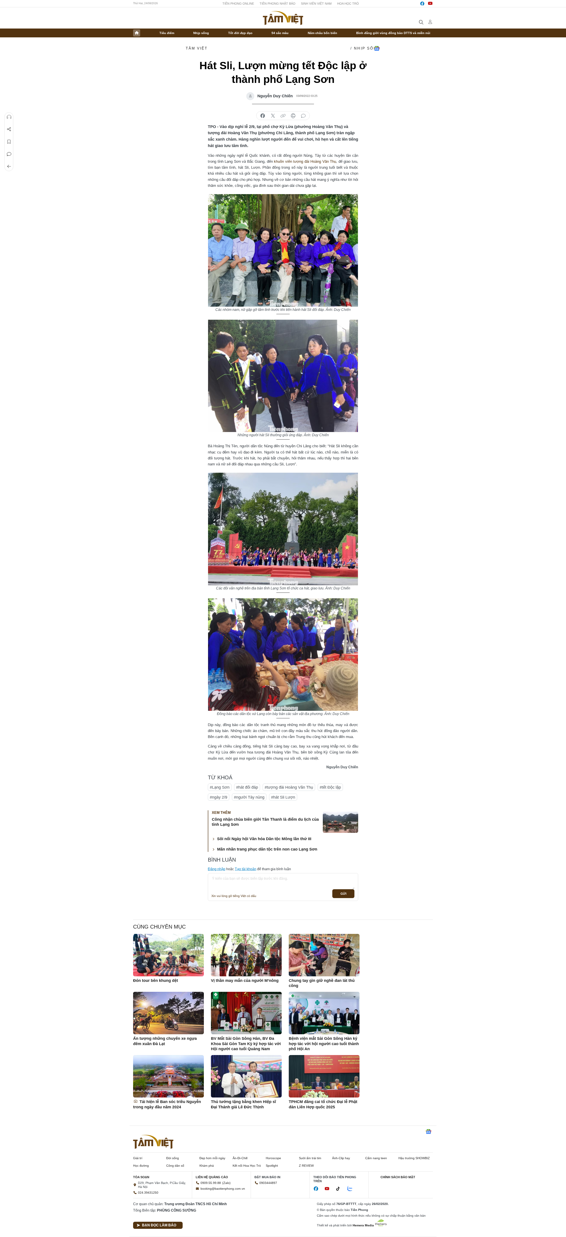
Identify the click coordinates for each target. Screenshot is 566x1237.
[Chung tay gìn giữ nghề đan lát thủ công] (324, 955)
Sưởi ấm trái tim (310, 1158)
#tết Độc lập (330, 787)
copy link (283, 115)
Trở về (9, 166)
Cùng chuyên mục (159, 927)
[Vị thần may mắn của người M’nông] (246, 955)
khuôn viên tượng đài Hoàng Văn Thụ (305, 161)
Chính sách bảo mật (398, 1177)
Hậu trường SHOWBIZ (414, 1158)
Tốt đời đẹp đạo (240, 33)
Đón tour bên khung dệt (155, 980)
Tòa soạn (141, 1177)
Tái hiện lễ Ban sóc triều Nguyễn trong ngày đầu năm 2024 (167, 1104)
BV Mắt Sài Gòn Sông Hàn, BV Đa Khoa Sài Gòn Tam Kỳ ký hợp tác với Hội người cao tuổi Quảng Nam (246, 1043)
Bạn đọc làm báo (159, 1225)
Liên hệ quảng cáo (212, 1177)
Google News (376, 48)
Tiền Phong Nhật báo (277, 3)
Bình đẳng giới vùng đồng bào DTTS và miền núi (393, 33)
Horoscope (273, 1158)
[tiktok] (340, 1188)
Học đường (141, 1165)
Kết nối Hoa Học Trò (247, 1165)
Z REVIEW (306, 1165)
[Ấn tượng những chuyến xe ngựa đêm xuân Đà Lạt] (168, 1013)
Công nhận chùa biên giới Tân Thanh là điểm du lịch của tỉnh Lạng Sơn (265, 822)
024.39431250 (148, 1192)
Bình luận (9, 154)
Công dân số (175, 1165)
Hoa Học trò (348, 3)
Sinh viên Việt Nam (316, 3)
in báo (293, 115)
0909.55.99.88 (211, 1183)
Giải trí (137, 1158)
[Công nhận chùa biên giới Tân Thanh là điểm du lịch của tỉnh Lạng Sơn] (340, 822)
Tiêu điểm (166, 33)
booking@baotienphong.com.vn (223, 1188)
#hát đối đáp (247, 787)
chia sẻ (262, 115)
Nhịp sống (201, 33)
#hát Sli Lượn (283, 797)
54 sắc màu (280, 33)
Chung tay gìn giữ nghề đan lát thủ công (322, 983)
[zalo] (352, 1189)
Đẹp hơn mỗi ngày (212, 1158)
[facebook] (422, 3)
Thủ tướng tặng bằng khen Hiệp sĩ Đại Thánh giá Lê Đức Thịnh (243, 1104)
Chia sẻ (9, 129)
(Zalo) (226, 1183)
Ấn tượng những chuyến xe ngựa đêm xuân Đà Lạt (165, 1041)
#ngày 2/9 (218, 797)
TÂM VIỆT (197, 48)
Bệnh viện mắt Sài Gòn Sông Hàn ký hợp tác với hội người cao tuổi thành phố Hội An (324, 1043)
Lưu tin (9, 141)
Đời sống (172, 1158)
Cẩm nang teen (376, 1158)
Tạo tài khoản (245, 869)
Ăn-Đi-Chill (240, 1158)
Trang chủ (136, 32)
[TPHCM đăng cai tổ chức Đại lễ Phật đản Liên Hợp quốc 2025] (324, 1076)
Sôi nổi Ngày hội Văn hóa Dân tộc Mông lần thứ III (264, 839)
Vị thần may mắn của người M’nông (245, 980)
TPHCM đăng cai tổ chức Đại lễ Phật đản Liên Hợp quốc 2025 (323, 1104)
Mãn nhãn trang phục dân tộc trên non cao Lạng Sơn (267, 849)
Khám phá (206, 1165)
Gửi (343, 893)
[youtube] (430, 3)
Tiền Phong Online (238, 3)
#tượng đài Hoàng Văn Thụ (289, 787)
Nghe (9, 117)
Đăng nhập (216, 869)
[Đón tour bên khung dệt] (168, 955)
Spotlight (272, 1165)
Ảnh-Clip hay (341, 1158)
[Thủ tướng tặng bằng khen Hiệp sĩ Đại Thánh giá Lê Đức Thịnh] (246, 1076)
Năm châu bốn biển (322, 33)
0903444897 (268, 1183)
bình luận (303, 115)
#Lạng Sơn (219, 787)
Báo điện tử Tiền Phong (283, 18)
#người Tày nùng (249, 797)
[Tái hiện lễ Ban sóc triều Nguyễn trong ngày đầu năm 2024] (168, 1076)
